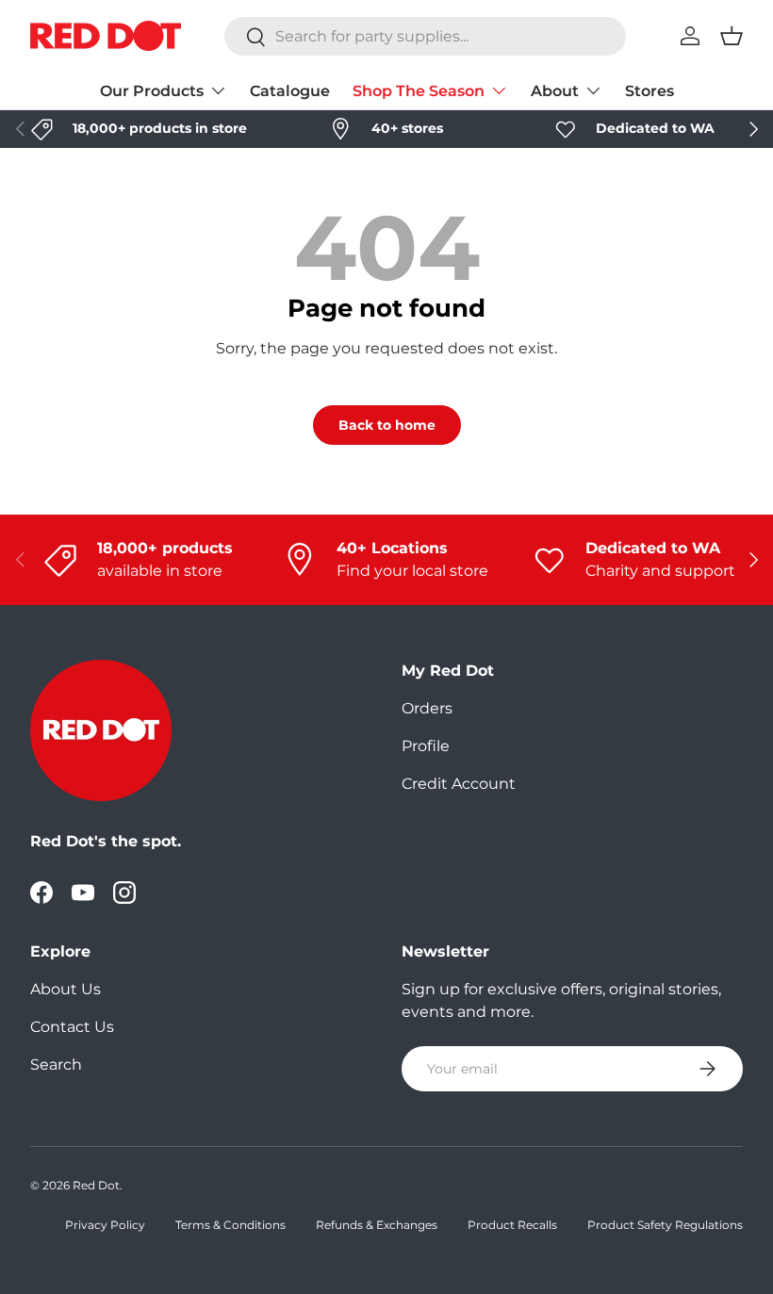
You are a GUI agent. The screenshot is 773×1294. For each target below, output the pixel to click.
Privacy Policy (105, 1225)
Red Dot (96, 1185)
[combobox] (425, 36)
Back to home (387, 425)
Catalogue (290, 91)
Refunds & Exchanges (376, 1225)
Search (56, 1064)
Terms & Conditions (230, 1225)
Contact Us (72, 1027)
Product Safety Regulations (665, 1225)
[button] (731, 36)
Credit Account (459, 784)
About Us (65, 989)
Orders (427, 708)
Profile (426, 746)
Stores (649, 91)
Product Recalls (512, 1225)
